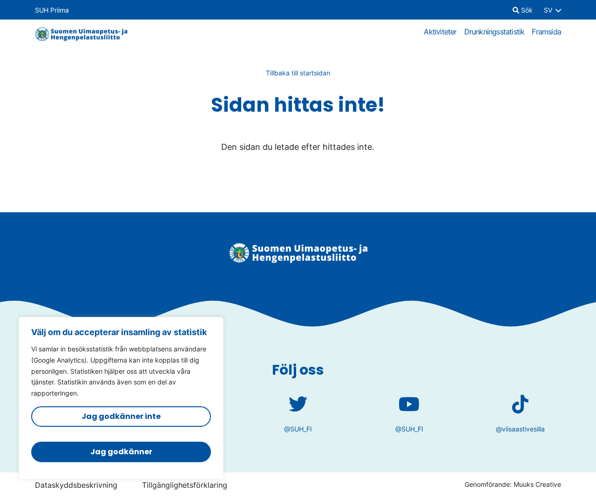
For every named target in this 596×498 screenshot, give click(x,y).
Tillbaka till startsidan (298, 73)
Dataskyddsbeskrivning (76, 485)
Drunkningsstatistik (494, 31)
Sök (526, 10)
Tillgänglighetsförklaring (184, 485)
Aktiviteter (440, 31)
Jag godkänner (121, 451)
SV (548, 10)
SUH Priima (52, 10)
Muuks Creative (537, 484)
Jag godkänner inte (121, 416)
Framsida (546, 31)
